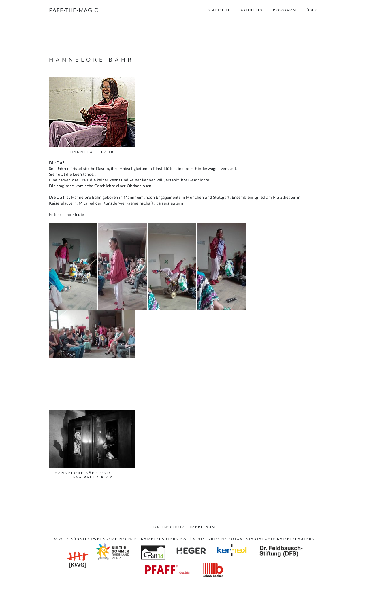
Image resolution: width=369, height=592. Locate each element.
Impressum (203, 527)
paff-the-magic (73, 10)
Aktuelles (252, 10)
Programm (284, 10)
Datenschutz (169, 527)
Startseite (219, 10)
